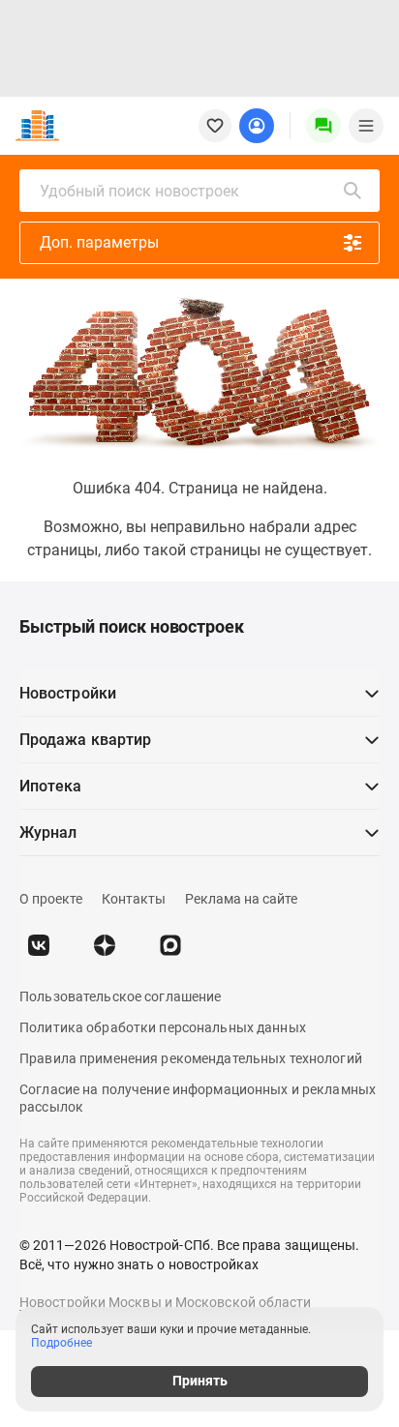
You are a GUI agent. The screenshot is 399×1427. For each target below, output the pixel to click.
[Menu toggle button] (366, 125)
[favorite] (215, 125)
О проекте (50, 899)
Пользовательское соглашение (120, 996)
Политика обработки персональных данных (162, 1027)
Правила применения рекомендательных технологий (190, 1058)
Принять (200, 1380)
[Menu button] (323, 125)
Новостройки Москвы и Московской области (165, 1302)
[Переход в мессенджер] (170, 945)
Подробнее (61, 1343)
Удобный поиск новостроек (139, 191)
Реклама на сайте (241, 899)
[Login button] (256, 125)
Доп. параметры (99, 242)
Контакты (134, 899)
